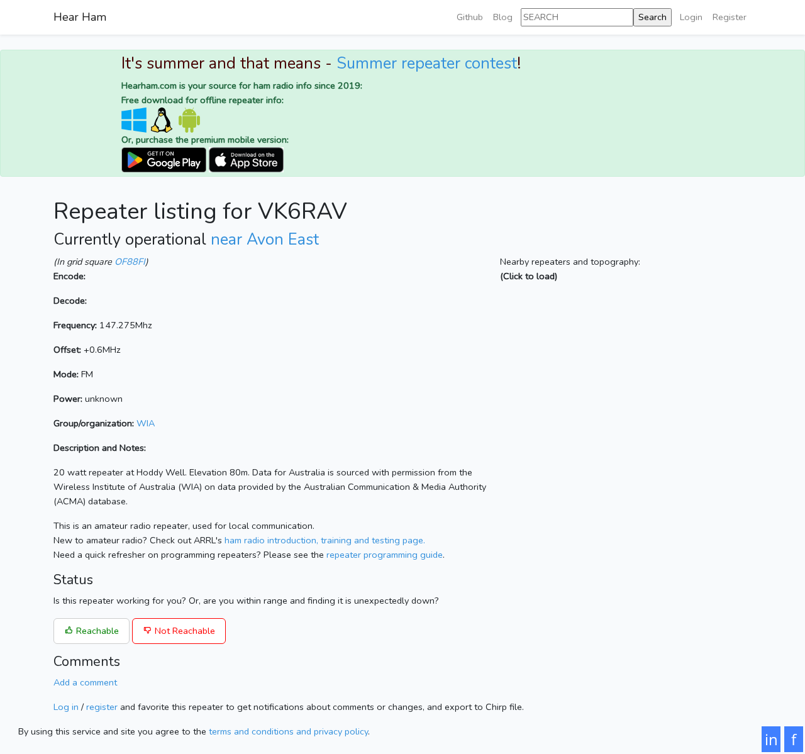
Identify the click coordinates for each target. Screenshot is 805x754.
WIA (145, 423)
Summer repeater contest (426, 63)
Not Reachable (183, 630)
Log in (66, 707)
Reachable (96, 630)
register (102, 707)
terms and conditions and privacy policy (288, 731)
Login (691, 17)
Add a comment (85, 682)
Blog (503, 17)
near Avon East (265, 239)
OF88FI (129, 261)
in (771, 739)
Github (470, 17)
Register (730, 17)
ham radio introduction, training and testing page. (325, 540)
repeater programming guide (384, 554)
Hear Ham (79, 17)
